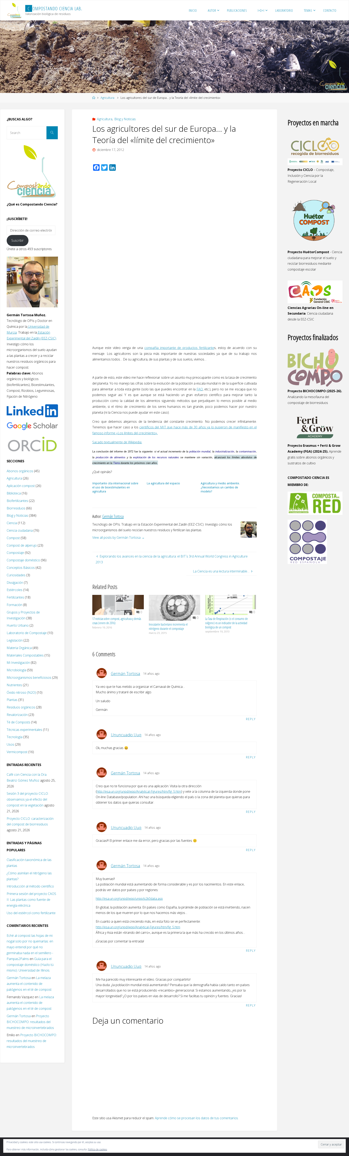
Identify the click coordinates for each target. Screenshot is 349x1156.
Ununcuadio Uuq (126, 735)
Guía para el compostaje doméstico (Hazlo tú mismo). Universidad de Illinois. (30, 965)
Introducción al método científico (30, 886)
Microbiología (16, 670)
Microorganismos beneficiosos (29, 677)
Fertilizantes (15, 597)
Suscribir (17, 240)
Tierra (116, 463)
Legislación (15, 640)
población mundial (199, 451)
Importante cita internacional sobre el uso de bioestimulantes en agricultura (115, 487)
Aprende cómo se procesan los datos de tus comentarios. (197, 1118)
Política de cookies (97, 1149)
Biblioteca (14, 493)
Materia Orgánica (19, 648)
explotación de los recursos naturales (156, 457)
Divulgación (15, 582)
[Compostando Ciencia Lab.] (14, 10)
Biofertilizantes (17, 500)
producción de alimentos (110, 457)
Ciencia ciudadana (20, 530)
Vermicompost (17, 752)
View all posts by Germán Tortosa (118, 537)
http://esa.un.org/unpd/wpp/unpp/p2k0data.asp (129, 898)
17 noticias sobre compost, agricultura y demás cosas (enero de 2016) (116, 620)
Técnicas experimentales (24, 729)
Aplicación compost (21, 486)
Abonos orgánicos (20, 471)
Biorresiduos (16, 508)
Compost (13, 538)
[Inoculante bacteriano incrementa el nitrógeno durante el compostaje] (174, 607)
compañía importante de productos (171, 348)
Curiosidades (16, 575)
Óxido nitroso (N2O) (21, 692)
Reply (251, 719)
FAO (200, 389)
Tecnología (14, 737)
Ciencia (12, 523)
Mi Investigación (18, 662)
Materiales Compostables (25, 655)
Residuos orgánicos (21, 707)
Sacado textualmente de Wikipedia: (117, 442)
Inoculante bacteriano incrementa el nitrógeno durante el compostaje (168, 626)
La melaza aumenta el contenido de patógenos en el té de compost (29, 984)
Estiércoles (14, 590)
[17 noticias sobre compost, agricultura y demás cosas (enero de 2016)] (118, 604)
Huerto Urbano (18, 625)
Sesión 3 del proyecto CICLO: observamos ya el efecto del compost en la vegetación (27, 799)
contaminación (247, 451)
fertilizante (206, 348)
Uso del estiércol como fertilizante (31, 913)
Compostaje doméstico (23, 560)
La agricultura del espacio (163, 483)
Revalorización (17, 714)
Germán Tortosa (125, 673)
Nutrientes (14, 685)
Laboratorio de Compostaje (27, 633)
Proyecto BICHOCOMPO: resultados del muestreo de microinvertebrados (30, 1022)
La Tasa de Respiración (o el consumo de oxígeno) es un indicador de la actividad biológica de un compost (226, 622)
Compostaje (15, 552)
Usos (10, 744)
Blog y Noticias (125, 119)
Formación (14, 605)
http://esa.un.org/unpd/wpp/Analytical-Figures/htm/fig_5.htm (139, 791)
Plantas (12, 700)
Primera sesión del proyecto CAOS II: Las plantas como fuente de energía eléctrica (31, 900)
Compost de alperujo (22, 545)
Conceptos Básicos (21, 567)
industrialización (224, 451)
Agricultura (107, 98)
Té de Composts (18, 722)
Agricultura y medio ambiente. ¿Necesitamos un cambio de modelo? (220, 487)
